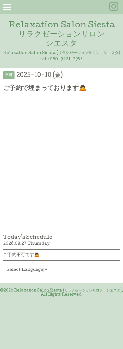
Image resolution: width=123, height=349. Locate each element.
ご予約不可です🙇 (21, 255)
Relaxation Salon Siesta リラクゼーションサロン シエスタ (62, 34)
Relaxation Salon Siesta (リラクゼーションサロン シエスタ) (68, 291)
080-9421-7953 (66, 59)
